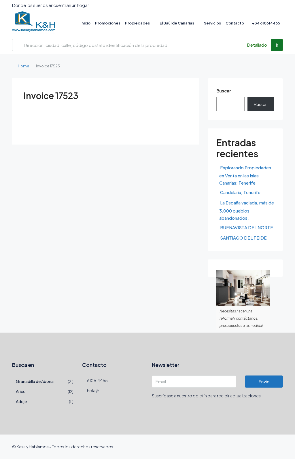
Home (23, 66)
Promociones (107, 23)
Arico (21, 391)
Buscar (223, 90)
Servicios (212, 23)
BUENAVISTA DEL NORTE (246, 227)
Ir (277, 45)
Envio (264, 381)
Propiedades (137, 23)
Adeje (21, 401)
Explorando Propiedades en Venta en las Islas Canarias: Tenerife (245, 175)
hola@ (93, 390)
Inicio (85, 23)
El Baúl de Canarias (177, 23)
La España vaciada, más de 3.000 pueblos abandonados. (246, 210)
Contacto (235, 23)
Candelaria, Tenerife (240, 192)
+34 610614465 (265, 23)
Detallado (256, 45)
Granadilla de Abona (35, 381)
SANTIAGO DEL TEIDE (243, 237)
